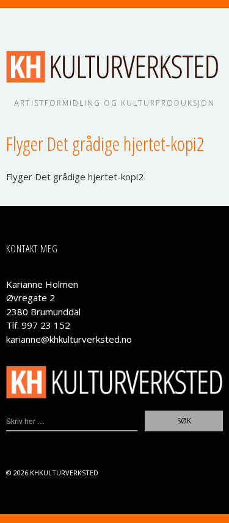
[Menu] (21, 23)
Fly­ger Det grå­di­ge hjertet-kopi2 (75, 176)
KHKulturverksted (64, 472)
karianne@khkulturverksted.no (69, 339)
